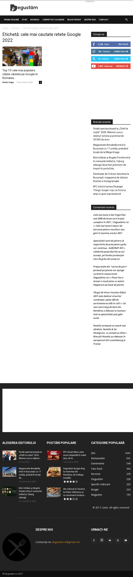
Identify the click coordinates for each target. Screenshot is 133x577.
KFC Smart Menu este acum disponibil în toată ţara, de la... (74, 455)
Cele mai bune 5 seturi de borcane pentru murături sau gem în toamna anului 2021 (109, 229)
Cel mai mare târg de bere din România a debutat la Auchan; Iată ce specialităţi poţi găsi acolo (109, 310)
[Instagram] (102, 540)
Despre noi (90, 19)
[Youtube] (125, 540)
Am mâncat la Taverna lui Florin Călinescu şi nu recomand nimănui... (74, 492)
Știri (24, 19)
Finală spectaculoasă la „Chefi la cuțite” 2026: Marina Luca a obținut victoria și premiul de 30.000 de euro (110, 134)
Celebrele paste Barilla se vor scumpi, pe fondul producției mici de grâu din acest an (109, 255)
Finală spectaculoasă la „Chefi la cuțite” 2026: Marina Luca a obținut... (30, 455)
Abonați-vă (122, 66)
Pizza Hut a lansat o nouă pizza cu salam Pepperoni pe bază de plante (108, 281)
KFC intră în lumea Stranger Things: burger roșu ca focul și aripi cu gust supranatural (109, 190)
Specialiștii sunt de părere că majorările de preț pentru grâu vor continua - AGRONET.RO (109, 244)
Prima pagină (11, 19)
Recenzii (34, 19)
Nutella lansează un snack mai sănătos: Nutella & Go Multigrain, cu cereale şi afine (109, 329)
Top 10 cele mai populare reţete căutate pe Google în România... (20, 74)
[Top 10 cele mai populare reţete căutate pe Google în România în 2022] (22, 56)
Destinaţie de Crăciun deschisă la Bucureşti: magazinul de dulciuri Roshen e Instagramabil (111, 177)
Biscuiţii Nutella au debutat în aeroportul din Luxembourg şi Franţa (109, 340)
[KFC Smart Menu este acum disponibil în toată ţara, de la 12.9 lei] (54, 455)
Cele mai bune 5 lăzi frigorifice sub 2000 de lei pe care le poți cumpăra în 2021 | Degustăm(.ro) (110, 218)
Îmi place (123, 44)
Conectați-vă (121, 51)
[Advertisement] (89, 8)
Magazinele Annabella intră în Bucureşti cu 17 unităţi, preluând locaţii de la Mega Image (110, 149)
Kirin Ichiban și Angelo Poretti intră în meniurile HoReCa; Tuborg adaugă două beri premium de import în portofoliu (111, 163)
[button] (126, 19)
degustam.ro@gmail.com (66, 542)
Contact (104, 19)
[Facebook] (94, 540)
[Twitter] (118, 540)
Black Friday (74, 19)
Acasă (5, 28)
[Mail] (110, 540)
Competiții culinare (53, 19)
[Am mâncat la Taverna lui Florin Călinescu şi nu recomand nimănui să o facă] (54, 492)
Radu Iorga (8, 82)
